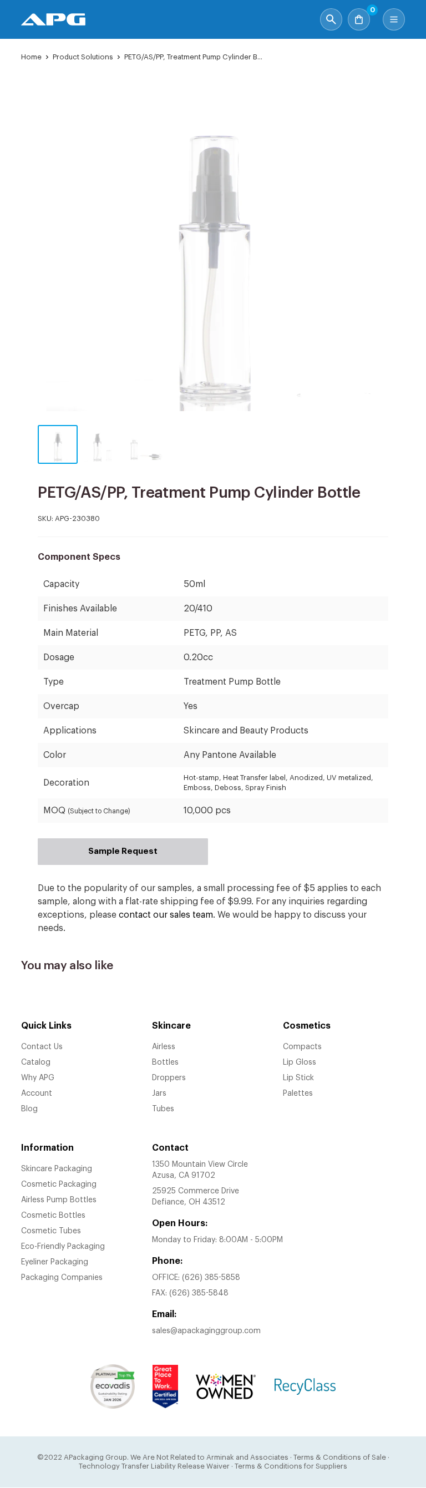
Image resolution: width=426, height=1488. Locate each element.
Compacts (302, 1047)
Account (36, 1093)
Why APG (37, 1078)
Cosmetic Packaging (59, 1184)
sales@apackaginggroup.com (206, 1331)
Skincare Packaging (56, 1169)
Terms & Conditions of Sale (339, 1457)
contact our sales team (166, 914)
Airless (163, 1047)
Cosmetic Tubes (51, 1231)
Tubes (163, 1109)
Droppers (169, 1078)
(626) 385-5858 (211, 1278)
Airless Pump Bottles (59, 1200)
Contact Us (42, 1047)
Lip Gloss (299, 1062)
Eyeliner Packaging (54, 1262)
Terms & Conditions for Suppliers (291, 1466)
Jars (159, 1093)
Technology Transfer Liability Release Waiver (154, 1466)
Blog (29, 1109)
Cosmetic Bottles (53, 1215)
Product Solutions (83, 56)
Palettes (298, 1093)
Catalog (35, 1062)
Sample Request (123, 851)
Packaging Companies (62, 1278)
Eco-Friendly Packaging (63, 1247)
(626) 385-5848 (199, 1293)
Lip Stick (298, 1078)
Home (31, 56)
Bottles (165, 1062)
